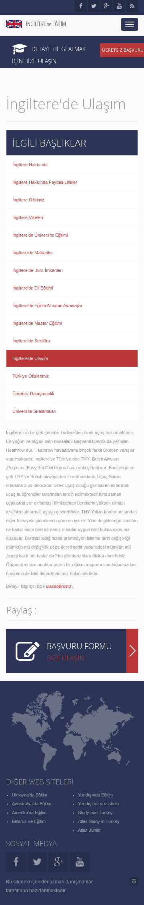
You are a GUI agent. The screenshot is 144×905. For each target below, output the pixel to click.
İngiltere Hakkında (30, 164)
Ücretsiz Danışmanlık (33, 393)
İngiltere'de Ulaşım (30, 358)
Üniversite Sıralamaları (34, 411)
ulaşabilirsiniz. (60, 586)
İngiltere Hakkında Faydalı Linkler (44, 182)
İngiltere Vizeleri (27, 217)
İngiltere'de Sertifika (31, 340)
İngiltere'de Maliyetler (32, 252)
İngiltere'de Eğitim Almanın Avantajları (48, 305)
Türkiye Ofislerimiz (30, 376)
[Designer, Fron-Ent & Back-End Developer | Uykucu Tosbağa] (134, 881)
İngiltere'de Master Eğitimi (37, 323)
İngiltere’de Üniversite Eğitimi (40, 235)
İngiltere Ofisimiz (28, 199)
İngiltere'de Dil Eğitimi (32, 288)
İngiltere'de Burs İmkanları (37, 270)
